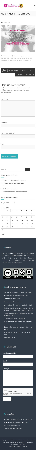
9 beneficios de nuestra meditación (13, 183)
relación (23, 60)
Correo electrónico (7, 133)
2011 (4, 56)
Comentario (5, 99)
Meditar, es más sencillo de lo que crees (14, 180)
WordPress (22, 444)
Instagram (25, 446)
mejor (7, 60)
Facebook (12, 446)
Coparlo (12, 58)
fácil (31, 58)
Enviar (7, 399)
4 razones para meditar (10, 186)
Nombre (4, 122)
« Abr (2, 234)
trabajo (28, 60)
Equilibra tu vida (9, 337)
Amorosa (26, 56)
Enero (8, 56)
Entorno (26, 58)
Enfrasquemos (19, 58)
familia (3, 60)
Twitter (18, 446)
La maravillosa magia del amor (14, 319)
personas (17, 60)
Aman (16, 56)
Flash (21, 442)
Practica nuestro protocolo (10, 188)
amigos (20, 56)
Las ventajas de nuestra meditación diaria (15, 191)
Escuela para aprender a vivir (20, 440)
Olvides (12, 60)
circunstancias (5, 58)
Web (2, 144)
